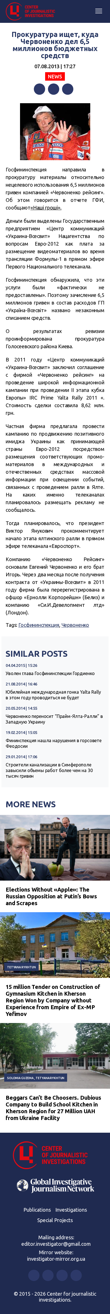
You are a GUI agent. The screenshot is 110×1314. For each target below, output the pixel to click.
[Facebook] (39, 89)
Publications (37, 1209)
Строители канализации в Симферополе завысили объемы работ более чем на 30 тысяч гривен (49, 770)
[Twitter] (53, 89)
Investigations (71, 1209)
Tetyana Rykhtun (21, 967)
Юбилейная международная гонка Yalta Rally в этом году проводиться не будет (53, 694)
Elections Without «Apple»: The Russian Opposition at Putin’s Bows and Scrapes (51, 896)
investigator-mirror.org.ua (56, 1259)
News (55, 76)
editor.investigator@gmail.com (56, 1244)
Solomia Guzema (20, 1078)
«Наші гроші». (45, 207)
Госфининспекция (38, 625)
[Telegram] (67, 89)
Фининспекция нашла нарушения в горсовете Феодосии (54, 743)
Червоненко (75, 625)
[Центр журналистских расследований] (32, 11)
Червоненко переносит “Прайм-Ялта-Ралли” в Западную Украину (54, 719)
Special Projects (55, 1220)
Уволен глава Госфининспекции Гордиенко (50, 673)
